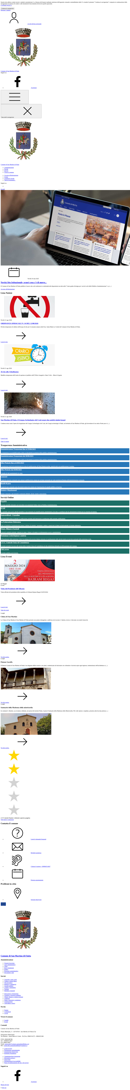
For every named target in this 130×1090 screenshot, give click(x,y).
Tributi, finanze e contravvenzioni (13, 997)
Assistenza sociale (9, 178)
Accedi (3, 189)
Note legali (7, 1059)
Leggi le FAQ (8, 1048)
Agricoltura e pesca (9, 1003)
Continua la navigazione (7, 8)
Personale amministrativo (11, 971)
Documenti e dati (9, 972)
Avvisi (6, 1013)
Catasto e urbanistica (10, 987)
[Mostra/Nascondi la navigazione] (15, 97)
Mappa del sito (5, 1084)
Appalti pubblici (8, 986)
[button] (9, 167)
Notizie (6, 1010)
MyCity (4, 1087)
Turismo (6, 989)
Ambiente (7, 998)
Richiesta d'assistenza (10, 1053)
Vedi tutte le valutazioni (7, 819)
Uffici (6, 966)
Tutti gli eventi (5, 610)
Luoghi (6, 1020)
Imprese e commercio (10, 984)
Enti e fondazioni (9, 968)
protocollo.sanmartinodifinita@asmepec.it (15, 1045)
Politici (6, 969)
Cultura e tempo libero (10, 981)
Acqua (6, 177)
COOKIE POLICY (6, 5)
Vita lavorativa (8, 983)
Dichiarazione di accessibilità (12, 1061)
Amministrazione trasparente (12, 1056)
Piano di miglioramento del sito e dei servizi (16, 1063)
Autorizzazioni (8, 1001)
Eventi (6, 1022)
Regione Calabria (5, 10)
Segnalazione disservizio (11, 1052)
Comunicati (7, 1011)
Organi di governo (9, 963)
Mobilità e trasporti (9, 990)
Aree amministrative (9, 964)
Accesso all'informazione (11, 175)
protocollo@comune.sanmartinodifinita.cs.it (17, 1044)
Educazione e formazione (11, 994)
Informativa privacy (9, 1058)
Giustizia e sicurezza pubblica (12, 995)
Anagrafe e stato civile (10, 979)
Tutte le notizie (5, 441)
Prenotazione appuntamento (12, 1050)
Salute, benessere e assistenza (12, 1000)
